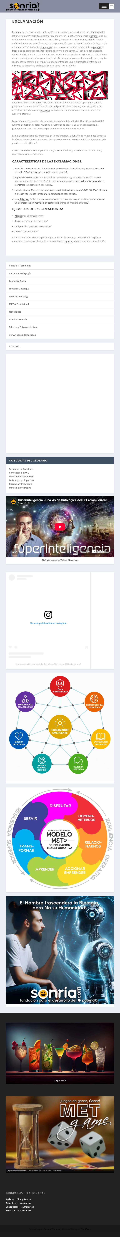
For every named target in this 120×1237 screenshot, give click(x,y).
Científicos (11, 1203)
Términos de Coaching (21, 469)
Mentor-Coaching (18, 296)
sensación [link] (86, 39)
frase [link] (15, 50)
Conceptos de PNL (19, 472)
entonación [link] (34, 184)
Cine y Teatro (24, 1199)
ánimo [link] (63, 202)
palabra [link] (97, 47)
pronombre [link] (18, 128)
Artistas (10, 1199)
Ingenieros (25, 1203)
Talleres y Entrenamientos (23, 327)
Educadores (12, 1206)
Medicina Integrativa (20, 487)
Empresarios (24, 1210)
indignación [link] (59, 106)
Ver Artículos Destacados (22, 334)
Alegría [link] (18, 215)
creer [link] (61, 172)
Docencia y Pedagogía (20, 483)
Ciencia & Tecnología (20, 265)
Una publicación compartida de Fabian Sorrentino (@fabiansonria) (48, 664)
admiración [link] (46, 47)
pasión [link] (94, 35)
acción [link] (51, 32)
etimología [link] (95, 32)
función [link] (76, 135)
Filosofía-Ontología (19, 288)
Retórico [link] (24, 199)
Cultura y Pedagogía (20, 273)
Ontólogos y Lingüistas (21, 480)
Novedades (15, 311)
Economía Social (17, 280)
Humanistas (27, 1206)
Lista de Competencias (21, 476)
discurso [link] (16, 65)
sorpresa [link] (45, 110)
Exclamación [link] (18, 32)
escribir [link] (54, 39)
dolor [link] (39, 102)
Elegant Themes (51, 1229)
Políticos (10, 1210)
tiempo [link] (24, 124)
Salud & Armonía (18, 319)
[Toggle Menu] (104, 6)
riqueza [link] (68, 241)
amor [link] (90, 102)
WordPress (85, 1229)
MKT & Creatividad (19, 304)
